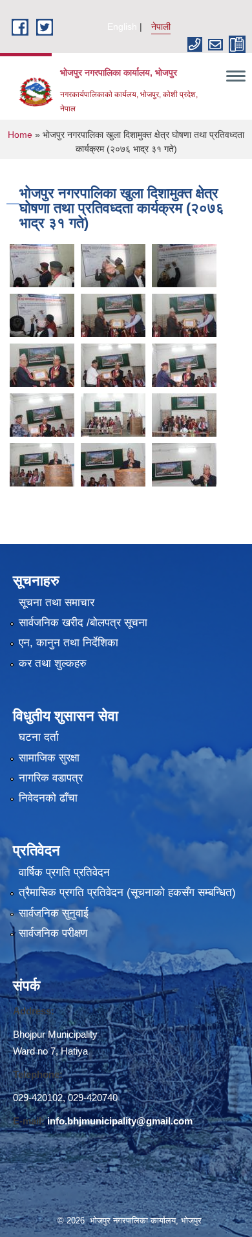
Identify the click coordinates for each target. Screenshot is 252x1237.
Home (20, 134)
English (122, 26)
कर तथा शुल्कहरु (53, 663)
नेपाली (161, 26)
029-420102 (38, 1097)
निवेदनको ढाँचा (48, 798)
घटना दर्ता (39, 737)
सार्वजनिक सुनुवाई (54, 913)
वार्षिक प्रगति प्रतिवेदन (64, 872)
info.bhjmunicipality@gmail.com (120, 1120)
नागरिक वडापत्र (51, 778)
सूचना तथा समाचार (56, 603)
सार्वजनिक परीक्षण (53, 933)
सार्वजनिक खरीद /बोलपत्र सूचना (83, 623)
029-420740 (93, 1097)
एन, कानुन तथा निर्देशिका (68, 643)
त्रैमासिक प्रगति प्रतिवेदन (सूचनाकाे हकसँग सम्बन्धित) (127, 892)
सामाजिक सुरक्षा (49, 758)
